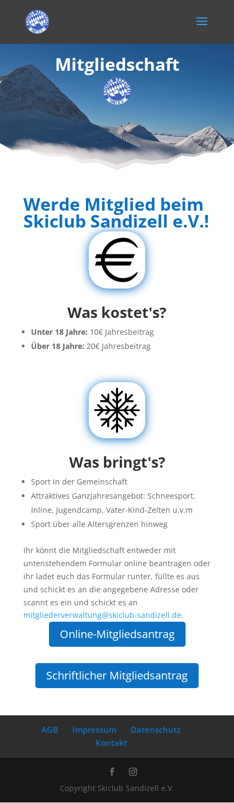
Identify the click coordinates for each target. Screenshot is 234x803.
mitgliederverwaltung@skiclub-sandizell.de (102, 615)
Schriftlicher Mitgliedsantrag (117, 675)
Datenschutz (156, 729)
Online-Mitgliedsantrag (117, 634)
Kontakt (111, 742)
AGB (49, 729)
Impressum (94, 729)
